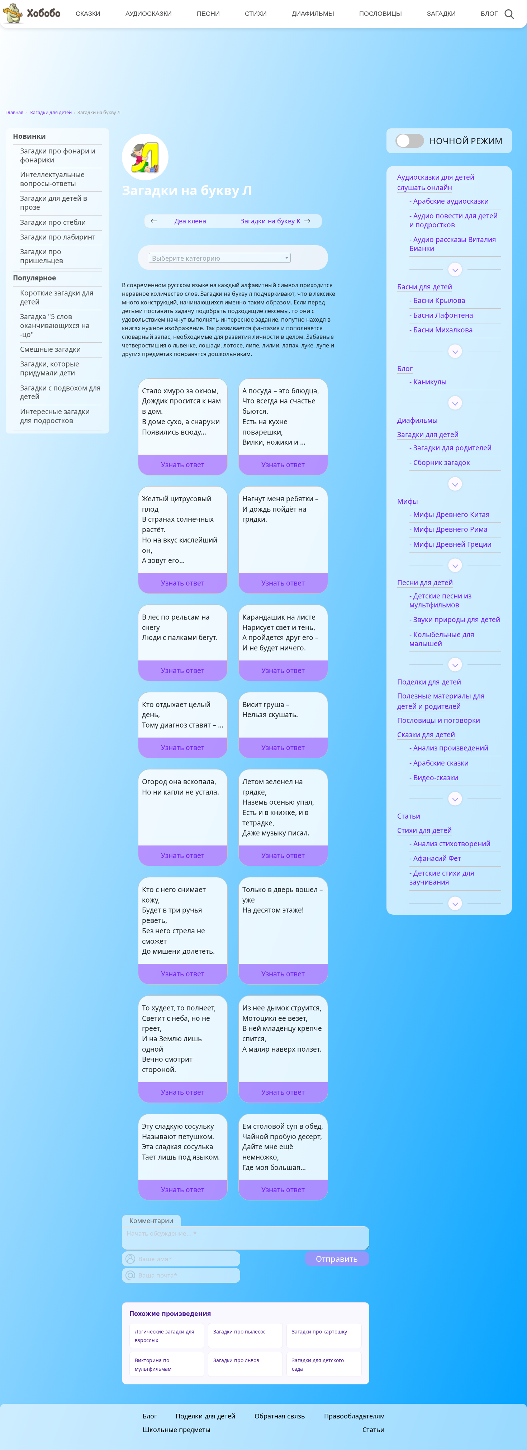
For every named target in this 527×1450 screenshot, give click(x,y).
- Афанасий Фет (435, 858)
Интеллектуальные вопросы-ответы (52, 179)
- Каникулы (428, 382)
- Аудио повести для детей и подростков (453, 220)
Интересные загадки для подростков (55, 416)
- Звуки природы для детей (454, 619)
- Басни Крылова (437, 300)
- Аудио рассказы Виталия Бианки (452, 244)
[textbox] (219, 258)
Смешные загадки (50, 349)
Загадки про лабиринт (57, 237)
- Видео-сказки (433, 777)
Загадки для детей (51, 112)
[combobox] (220, 258)
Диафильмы (313, 13)
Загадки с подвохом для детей (60, 393)
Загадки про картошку (319, 1331)
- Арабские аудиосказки (449, 201)
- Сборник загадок (439, 462)
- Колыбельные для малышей (441, 639)
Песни (208, 13)
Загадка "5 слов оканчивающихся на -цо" (55, 325)
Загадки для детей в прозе (53, 203)
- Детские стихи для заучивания (441, 878)
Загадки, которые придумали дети (49, 369)
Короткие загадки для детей (57, 298)
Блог (489, 13)
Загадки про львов (236, 1360)
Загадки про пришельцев (41, 256)
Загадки (441, 13)
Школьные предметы (176, 1429)
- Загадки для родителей (450, 448)
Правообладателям (354, 1416)
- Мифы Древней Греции (450, 544)
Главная (14, 112)
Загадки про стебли (53, 222)
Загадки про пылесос (239, 1331)
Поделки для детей (206, 1416)
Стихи (256, 13)
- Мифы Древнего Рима (448, 529)
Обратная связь (280, 1416)
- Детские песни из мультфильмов (440, 601)
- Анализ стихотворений (449, 843)
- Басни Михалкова (441, 330)
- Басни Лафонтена (441, 315)
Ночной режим (466, 140)
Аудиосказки (148, 13)
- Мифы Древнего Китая (449, 514)
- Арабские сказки (439, 763)
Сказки (88, 13)
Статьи (373, 1429)
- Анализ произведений (448, 748)
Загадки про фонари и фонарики (57, 156)
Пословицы (380, 13)
